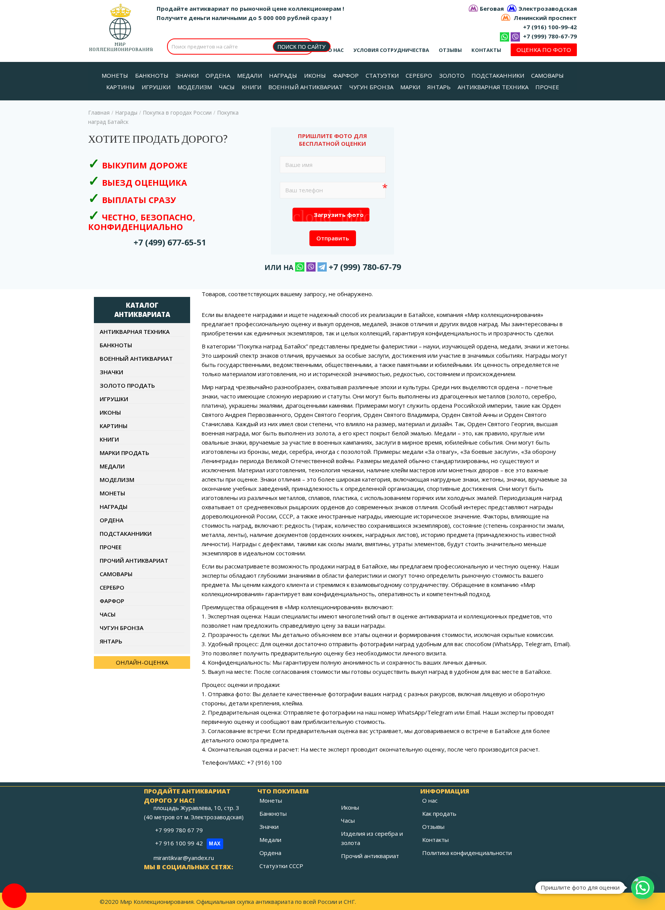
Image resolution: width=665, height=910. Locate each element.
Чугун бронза (122, 628)
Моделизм (117, 479)
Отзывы (450, 50)
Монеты (112, 493)
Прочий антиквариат (134, 560)
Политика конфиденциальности (467, 853)
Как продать (439, 813)
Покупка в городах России (177, 112)
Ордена (112, 520)
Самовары (116, 574)
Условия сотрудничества (391, 50)
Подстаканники (126, 533)
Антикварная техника (135, 331)
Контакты (486, 50)
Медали (112, 466)
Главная (99, 112)
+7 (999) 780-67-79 (550, 36)
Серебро (112, 587)
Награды (126, 112)
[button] (642, 887)
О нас (336, 50)
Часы (107, 614)
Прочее (111, 547)
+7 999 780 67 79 (179, 830)
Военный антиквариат (136, 358)
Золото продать (127, 385)
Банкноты (116, 345)
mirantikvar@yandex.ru (184, 858)
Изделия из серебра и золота (372, 838)
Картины (113, 426)
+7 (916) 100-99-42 (550, 27)
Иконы (110, 412)
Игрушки (114, 399)
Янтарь (111, 641)
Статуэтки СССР (281, 866)
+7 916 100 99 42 (188, 843)
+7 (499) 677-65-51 (170, 242)
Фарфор (112, 601)
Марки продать (124, 453)
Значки (111, 372)
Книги (109, 439)
